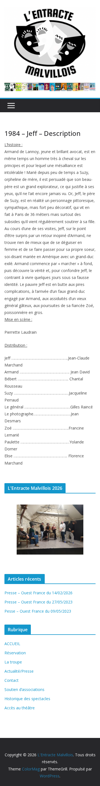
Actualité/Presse (19, 671)
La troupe (13, 662)
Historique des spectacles (27, 698)
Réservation (15, 652)
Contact (11, 680)
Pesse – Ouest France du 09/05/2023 (37, 611)
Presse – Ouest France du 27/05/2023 (38, 602)
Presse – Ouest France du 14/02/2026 (38, 592)
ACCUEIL (12, 643)
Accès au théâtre (19, 707)
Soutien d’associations (24, 689)
